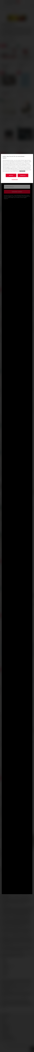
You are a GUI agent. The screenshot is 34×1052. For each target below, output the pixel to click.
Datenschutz (22, 171)
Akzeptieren (23, 175)
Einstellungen (15, 179)
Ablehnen (11, 175)
